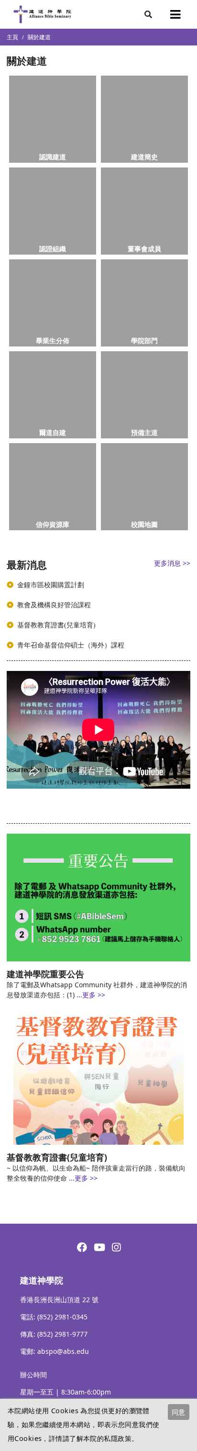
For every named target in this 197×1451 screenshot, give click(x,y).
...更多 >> (91, 994)
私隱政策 (117, 1438)
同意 (178, 1412)
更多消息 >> (172, 563)
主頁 (12, 37)
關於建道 (39, 37)
